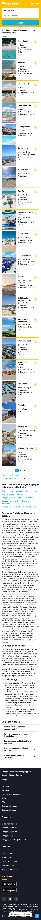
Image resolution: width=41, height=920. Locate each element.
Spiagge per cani (8, 491)
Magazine (5, 790)
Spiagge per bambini (26, 498)
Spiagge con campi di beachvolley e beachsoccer (15, 502)
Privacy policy (7, 857)
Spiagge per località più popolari (14, 840)
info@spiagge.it (15, 911)
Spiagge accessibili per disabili (14, 494)
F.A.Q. (4, 802)
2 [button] (20, 470)
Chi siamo (5, 786)
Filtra (28, 914)
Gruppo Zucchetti (16, 775)
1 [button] (16, 470)
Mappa (16, 914)
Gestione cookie (8, 865)
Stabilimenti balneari (9, 824)
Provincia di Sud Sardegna (12, 478)
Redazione (6, 798)
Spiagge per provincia (10, 832)
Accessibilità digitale (10, 869)
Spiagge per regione (9, 828)
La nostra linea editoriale (11, 794)
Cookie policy (7, 853)
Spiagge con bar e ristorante (27, 491)
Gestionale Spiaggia (9, 806)
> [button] (24, 470)
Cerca (20, 23)
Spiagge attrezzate (9, 498)
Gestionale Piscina (9, 810)
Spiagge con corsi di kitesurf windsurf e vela (19, 507)
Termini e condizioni (9, 861)
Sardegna (15, 475)
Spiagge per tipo (8, 836)
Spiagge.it (5, 475)
